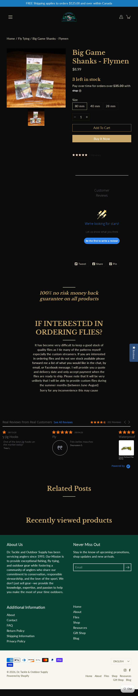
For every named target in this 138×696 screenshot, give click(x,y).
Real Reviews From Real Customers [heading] (27, 422)
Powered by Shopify (18, 675)
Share (99, 263)
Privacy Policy (16, 641)
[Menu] (10, 17)
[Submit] (127, 567)
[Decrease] (74, 117)
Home (11, 38)
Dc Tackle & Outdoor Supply (32, 671)
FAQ (10, 625)
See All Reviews (63, 422)
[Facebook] (129, 670)
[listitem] (28, 446)
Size (75, 100)
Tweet (82, 263)
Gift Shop (79, 633)
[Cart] (128, 17)
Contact (12, 620)
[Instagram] (125, 670)
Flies (76, 617)
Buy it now (102, 139)
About (11, 615)
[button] (125, 422)
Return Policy (15, 631)
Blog (76, 638)
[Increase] (86, 117)
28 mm (110, 106)
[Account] (121, 17)
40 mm (95, 106)
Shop (76, 622)
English (118, 661)
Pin (115, 263)
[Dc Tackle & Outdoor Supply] (69, 16)
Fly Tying (23, 38)
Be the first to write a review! (102, 240)
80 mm (79, 106)
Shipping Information (20, 636)
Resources (80, 627)
